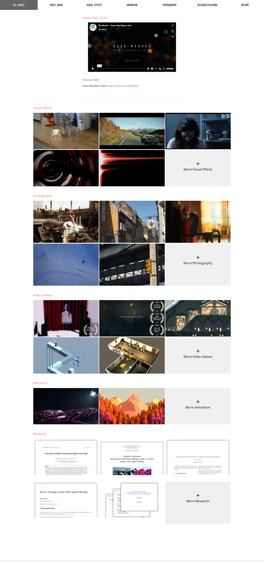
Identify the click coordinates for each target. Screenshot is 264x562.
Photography (170, 5)
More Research (197, 497)
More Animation (197, 403)
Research (39, 433)
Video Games (56, 5)
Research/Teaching (207, 5)
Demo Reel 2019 (94, 18)
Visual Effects (94, 5)
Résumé (245, 5)
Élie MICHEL (19, 5)
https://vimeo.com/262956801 (123, 85)
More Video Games (197, 352)
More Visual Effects (198, 165)
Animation (132, 5)
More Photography (197, 259)
